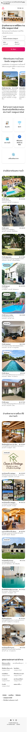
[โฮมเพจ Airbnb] (3, 8)
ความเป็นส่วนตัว (11, 724)
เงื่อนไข (18, 724)
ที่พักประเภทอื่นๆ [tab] (6, 663)
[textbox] (7, 44)
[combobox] (13, 39)
